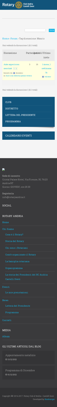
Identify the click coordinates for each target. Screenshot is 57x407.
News (5, 300)
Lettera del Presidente (20, 115)
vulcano (48, 76)
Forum (14, 38)
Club (8, 102)
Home (5, 38)
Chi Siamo (8, 229)
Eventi (6, 286)
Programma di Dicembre (20, 370)
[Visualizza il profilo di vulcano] (43, 76)
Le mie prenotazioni (16, 292)
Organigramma (13, 268)
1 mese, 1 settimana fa (46, 68)
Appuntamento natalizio (20, 355)
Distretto (11, 108)
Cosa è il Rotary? (14, 234)
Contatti (6, 320)
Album (6, 336)
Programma (13, 121)
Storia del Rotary (14, 241)
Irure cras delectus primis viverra (19, 75)
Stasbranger (50, 399)
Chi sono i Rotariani (16, 247)
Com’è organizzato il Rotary (20, 254)
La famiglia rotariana (17, 261)
